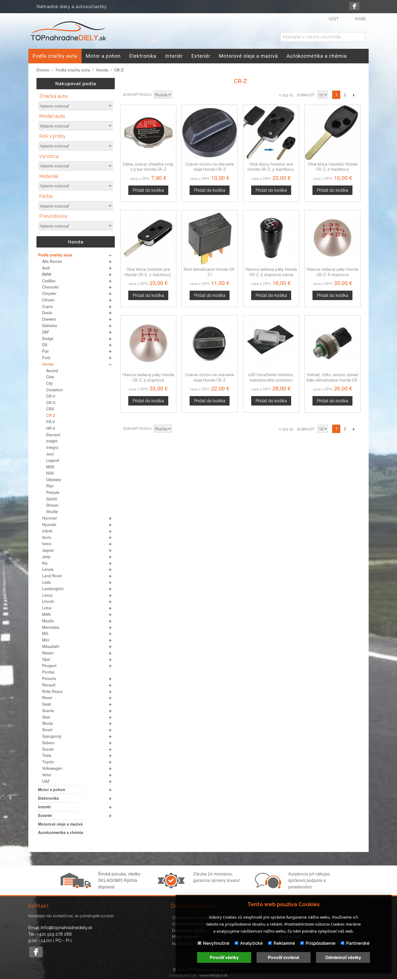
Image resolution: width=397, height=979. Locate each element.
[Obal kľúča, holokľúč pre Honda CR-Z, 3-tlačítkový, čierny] (271, 132)
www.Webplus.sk (213, 975)
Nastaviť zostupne (177, 95)
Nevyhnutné (216, 943)
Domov (43, 70)
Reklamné (284, 943)
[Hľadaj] (360, 37)
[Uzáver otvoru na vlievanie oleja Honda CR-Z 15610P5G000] (209, 132)
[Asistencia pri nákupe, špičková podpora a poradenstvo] (267, 886)
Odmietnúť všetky (343, 957)
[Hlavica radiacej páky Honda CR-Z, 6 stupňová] (332, 238)
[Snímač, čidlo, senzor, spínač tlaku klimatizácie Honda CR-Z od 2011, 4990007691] (332, 343)
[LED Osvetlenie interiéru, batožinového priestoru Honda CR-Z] (271, 343)
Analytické (251, 943)
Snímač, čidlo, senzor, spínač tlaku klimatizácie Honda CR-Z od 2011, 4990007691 (332, 380)
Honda (102, 70)
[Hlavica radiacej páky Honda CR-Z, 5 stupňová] (148, 343)
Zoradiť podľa (137, 94)
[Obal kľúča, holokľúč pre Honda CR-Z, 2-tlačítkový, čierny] (148, 238)
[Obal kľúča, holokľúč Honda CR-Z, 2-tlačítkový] (332, 132)
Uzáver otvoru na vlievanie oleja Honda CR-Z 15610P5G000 (209, 169)
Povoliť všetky (224, 957)
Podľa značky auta (73, 70)
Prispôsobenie (320, 943)
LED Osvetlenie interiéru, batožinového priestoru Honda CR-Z (271, 380)
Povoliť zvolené (283, 957)
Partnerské (357, 943)
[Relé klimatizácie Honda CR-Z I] (209, 238)
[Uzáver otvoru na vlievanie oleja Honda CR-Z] (209, 343)
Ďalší (353, 95)
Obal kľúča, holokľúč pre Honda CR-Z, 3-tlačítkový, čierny (271, 169)
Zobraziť (306, 95)
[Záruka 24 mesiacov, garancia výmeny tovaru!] (172, 886)
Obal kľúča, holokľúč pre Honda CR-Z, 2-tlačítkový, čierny (148, 274)
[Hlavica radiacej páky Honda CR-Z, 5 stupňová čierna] (271, 238)
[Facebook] (354, 6)
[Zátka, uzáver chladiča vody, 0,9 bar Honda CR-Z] (148, 132)
